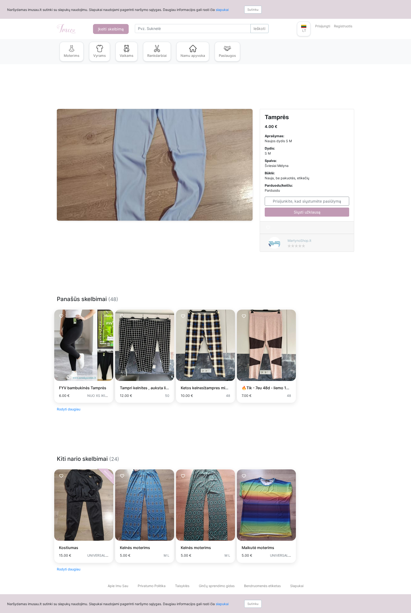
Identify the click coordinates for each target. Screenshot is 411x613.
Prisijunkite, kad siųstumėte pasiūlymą (307, 201)
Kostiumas (68, 547)
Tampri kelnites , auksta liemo (147, 387)
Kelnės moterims (135, 547)
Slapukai (296, 586)
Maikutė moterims (258, 547)
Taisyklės (182, 586)
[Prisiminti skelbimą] (268, 227)
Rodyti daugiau (68, 409)
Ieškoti (259, 28)
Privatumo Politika (152, 586)
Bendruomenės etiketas (262, 586)
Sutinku (253, 9)
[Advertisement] (199, 89)
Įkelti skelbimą (111, 29)
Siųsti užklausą (307, 212)
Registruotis (343, 26)
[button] (304, 28)
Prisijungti (322, 26)
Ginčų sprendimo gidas (217, 586)
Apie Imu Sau (118, 586)
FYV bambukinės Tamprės (82, 387)
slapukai (222, 10)
